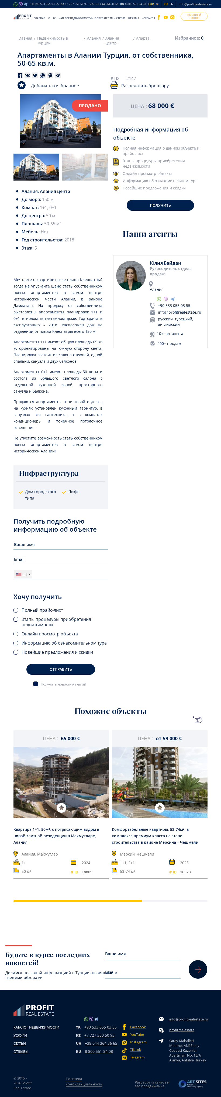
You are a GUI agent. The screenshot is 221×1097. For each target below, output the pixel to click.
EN (171, 4)
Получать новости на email (63, 684)
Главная (39, 18)
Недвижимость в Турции (52, 41)
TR (44, 4)
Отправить (61, 669)
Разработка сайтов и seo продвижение (152, 1084)
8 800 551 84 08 (99, 1051)
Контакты (148, 18)
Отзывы (133, 18)
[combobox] (23, 574)
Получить (160, 205)
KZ (74, 4)
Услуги (20, 1035)
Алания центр (112, 41)
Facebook (138, 1027)
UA (104, 4)
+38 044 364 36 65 (101, 1043)
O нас (52, 18)
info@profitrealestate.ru (195, 4)
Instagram (138, 1042)
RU (133, 4)
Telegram (137, 1057)
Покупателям (104, 18)
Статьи (120, 18)
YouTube (137, 1034)
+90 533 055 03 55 (174, 305)
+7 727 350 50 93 (99, 1035)
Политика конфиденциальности (84, 1081)
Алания (94, 38)
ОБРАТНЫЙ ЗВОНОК (194, 16)
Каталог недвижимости (75, 18)
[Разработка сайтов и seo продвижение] (193, 1084)
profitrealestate (181, 1029)
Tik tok (135, 1049)
